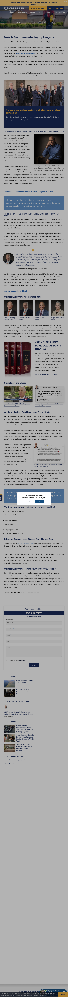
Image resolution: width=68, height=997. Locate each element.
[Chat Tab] (34, 498)
